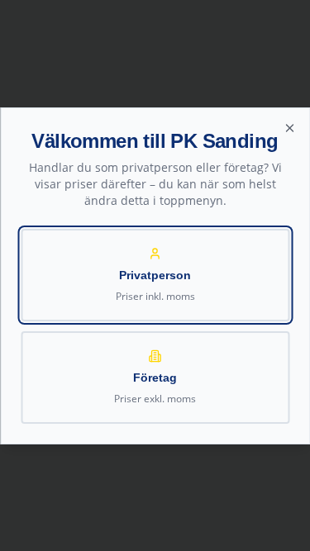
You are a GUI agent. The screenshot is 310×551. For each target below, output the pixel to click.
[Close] (289, 128)
